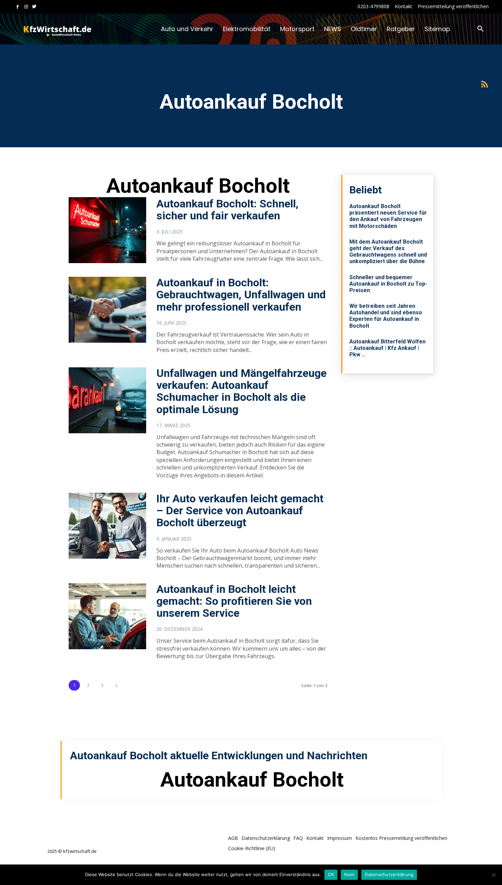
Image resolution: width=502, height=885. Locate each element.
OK (331, 874)
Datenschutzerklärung (389, 874)
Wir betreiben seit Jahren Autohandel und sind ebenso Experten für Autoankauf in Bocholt (385, 316)
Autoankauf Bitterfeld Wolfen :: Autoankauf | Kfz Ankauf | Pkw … (387, 348)
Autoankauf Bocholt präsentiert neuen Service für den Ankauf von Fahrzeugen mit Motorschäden (388, 216)
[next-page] (116, 685)
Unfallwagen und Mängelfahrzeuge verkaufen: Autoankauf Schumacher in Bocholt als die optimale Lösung (241, 391)
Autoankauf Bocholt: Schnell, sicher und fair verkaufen (227, 209)
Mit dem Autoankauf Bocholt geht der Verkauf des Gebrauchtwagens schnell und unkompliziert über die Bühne (388, 252)
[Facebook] (17, 7)
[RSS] (484, 84)
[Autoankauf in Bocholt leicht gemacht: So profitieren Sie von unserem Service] (107, 616)
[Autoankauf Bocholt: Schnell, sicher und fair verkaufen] (107, 230)
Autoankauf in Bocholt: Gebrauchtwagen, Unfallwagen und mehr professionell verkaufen (241, 294)
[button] (480, 29)
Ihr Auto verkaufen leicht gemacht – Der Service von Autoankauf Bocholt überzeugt (239, 510)
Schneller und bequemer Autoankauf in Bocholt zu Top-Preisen (388, 284)
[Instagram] (26, 7)
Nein (349, 874)
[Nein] (493, 874)
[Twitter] (34, 7)
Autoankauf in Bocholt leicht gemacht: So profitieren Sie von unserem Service (234, 601)
